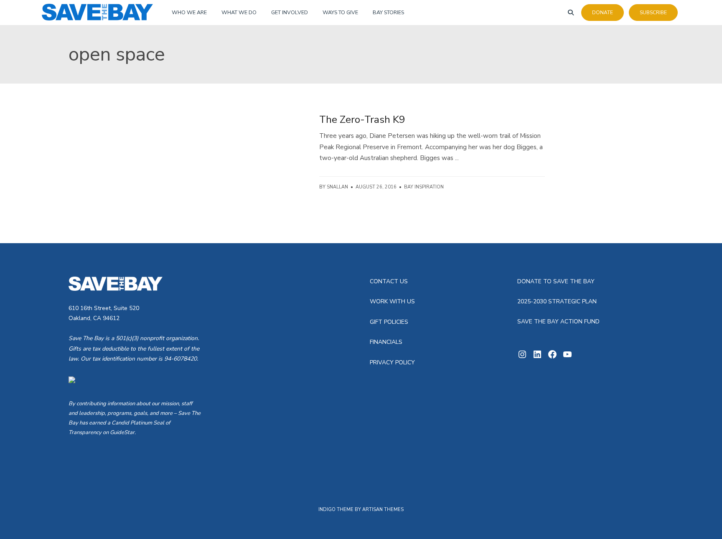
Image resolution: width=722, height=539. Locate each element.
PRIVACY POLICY (392, 362)
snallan (337, 187)
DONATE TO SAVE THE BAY (556, 281)
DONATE (602, 12)
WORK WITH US (392, 301)
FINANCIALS (386, 342)
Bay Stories (388, 12)
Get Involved (289, 12)
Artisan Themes (383, 509)
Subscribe (653, 12)
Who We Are (189, 12)
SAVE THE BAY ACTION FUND (558, 321)
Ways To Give (340, 12)
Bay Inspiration (424, 187)
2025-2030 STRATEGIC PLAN (557, 301)
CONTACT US (389, 281)
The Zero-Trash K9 (362, 119)
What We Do (239, 12)
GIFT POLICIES (389, 322)
